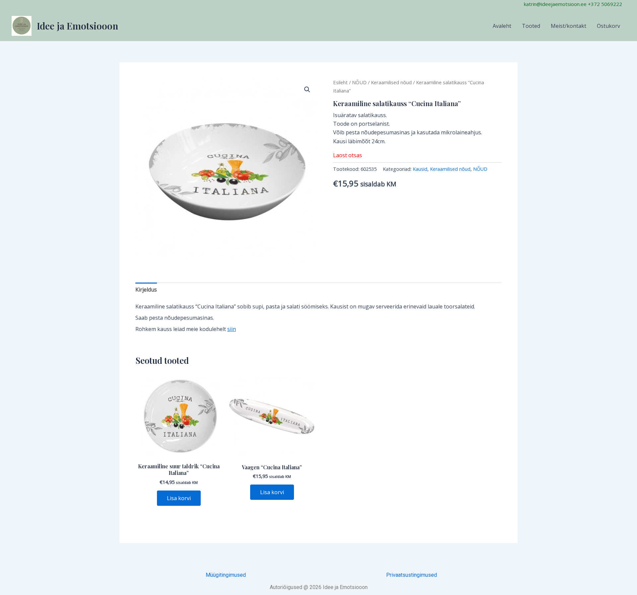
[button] (307, 90)
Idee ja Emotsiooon (77, 26)
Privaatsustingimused (411, 575)
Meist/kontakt (568, 26)
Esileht (340, 82)
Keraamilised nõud (391, 82)
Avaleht (502, 26)
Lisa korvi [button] (179, 498)
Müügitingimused (226, 575)
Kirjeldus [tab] (146, 289)
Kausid (420, 169)
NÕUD (359, 82)
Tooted (531, 26)
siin (231, 329)
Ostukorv (608, 26)
